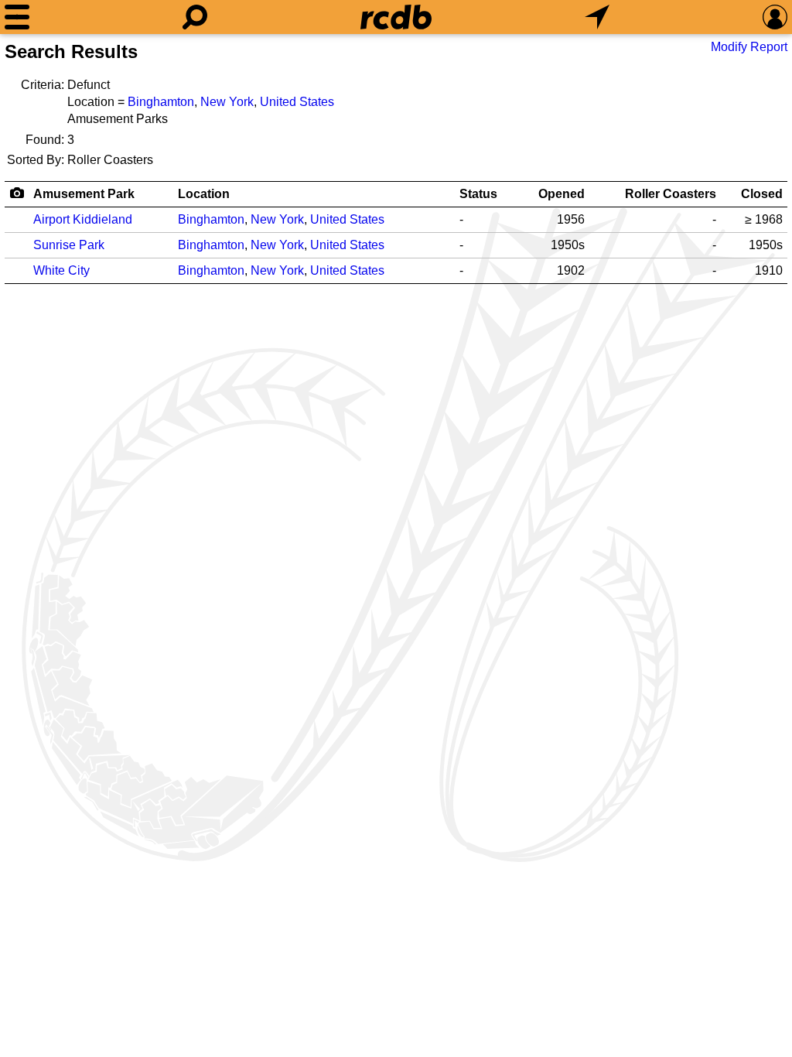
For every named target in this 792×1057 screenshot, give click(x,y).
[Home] (396, 17)
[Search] (195, 17)
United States (297, 101)
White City (61, 270)
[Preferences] (775, 17)
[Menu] (17, 17)
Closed (762, 193)
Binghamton (161, 101)
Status (478, 193)
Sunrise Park (68, 244)
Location (204, 193)
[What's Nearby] (597, 17)
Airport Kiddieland (82, 219)
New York (227, 101)
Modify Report (749, 46)
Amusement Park (84, 193)
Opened (561, 193)
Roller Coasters (670, 193)
